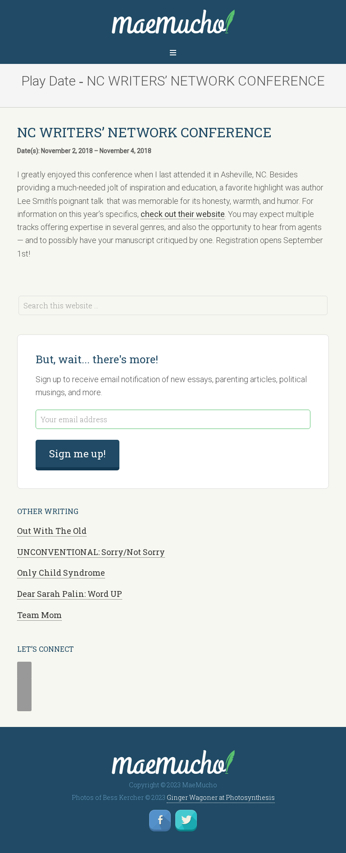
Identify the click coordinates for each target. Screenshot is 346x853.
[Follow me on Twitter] (186, 820)
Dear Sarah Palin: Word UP (69, 593)
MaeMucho (173, 24)
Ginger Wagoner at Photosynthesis (221, 797)
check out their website (183, 214)
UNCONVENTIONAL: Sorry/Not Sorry (91, 551)
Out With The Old (51, 530)
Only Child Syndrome (61, 572)
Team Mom (39, 614)
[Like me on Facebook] (160, 820)
